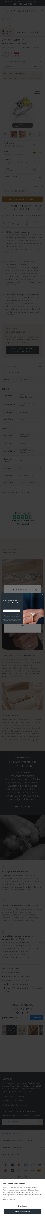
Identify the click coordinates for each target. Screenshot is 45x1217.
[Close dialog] (43, 595)
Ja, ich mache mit (11, 611)
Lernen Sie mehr (9, 1200)
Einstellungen (22, 1206)
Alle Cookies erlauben (22, 1211)
